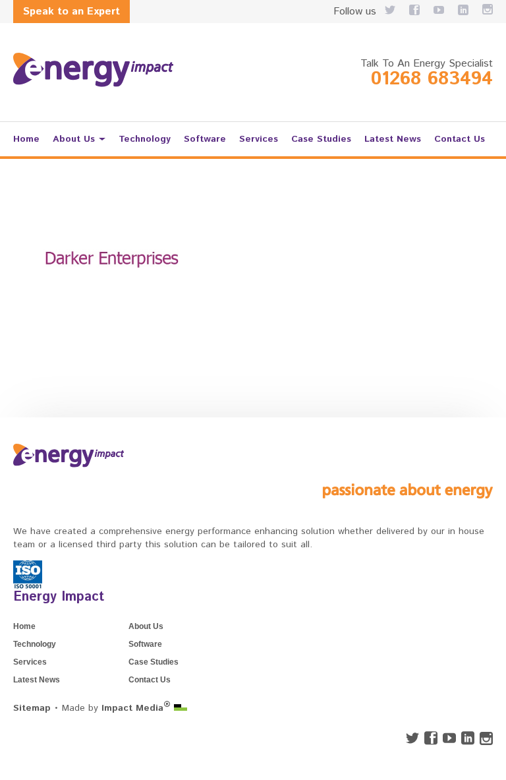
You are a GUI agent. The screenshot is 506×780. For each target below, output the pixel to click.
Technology (145, 139)
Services (258, 139)
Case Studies (321, 139)
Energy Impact (58, 597)
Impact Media (136, 708)
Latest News (392, 139)
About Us (74, 139)
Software (205, 139)
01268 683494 (432, 79)
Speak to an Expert (71, 11)
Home (26, 139)
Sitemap (32, 708)
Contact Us (459, 139)
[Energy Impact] (93, 70)
